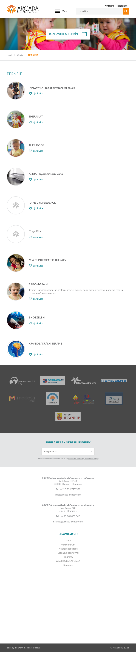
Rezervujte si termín (63, 34)
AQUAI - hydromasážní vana (46, 174)
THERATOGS (36, 145)
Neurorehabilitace (68, 548)
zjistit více (38, 93)
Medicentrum (68, 544)
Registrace (122, 5)
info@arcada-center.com (68, 494)
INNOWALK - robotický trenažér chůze (52, 87)
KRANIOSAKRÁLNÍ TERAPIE (45, 343)
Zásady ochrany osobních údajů (23, 648)
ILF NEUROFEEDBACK (42, 202)
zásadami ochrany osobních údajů (83, 458)
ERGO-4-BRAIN (38, 284)
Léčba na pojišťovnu (68, 552)
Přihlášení (109, 5)
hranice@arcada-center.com (68, 521)
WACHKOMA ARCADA (68, 560)
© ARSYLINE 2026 (119, 648)
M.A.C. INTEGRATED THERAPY (47, 260)
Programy (68, 556)
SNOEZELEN (37, 317)
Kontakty (68, 565)
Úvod (9, 55)
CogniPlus (35, 231)
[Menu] (57, 11)
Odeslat (91, 451)
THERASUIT (36, 116)
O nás (20, 55)
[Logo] (23, 9)
